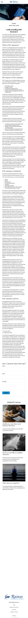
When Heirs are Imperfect (11, 483)
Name (3, 365)
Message (4, 381)
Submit (6, 392)
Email (3, 373)
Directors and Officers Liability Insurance (13, 453)
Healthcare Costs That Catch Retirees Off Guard (12, 425)
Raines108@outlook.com (14, 602)
